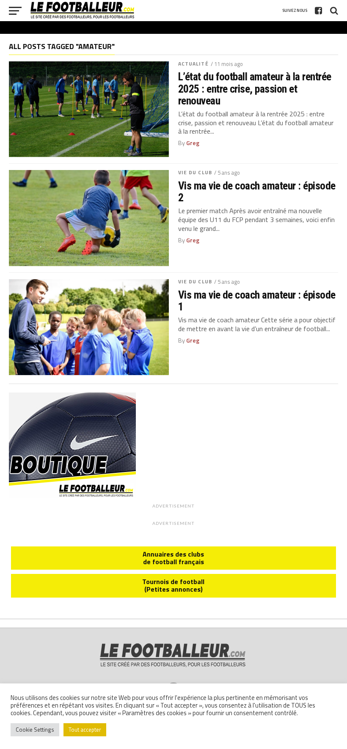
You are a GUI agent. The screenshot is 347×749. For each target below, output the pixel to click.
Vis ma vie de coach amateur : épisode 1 (257, 301)
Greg (192, 143)
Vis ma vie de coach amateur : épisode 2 (257, 191)
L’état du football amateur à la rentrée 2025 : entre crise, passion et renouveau (254, 88)
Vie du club (195, 172)
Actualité (193, 64)
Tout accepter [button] (85, 729)
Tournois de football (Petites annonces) (173, 585)
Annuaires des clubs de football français (173, 558)
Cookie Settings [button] (35, 729)
